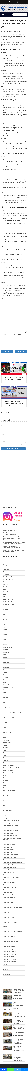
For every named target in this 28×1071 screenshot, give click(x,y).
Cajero (5, 627)
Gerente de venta (8, 684)
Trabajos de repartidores (9, 867)
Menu (3, 14)
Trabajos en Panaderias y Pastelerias (12, 907)
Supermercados (7, 810)
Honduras (5, 697)
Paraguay (5, 780)
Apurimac (5, 584)
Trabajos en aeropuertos (9, 874)
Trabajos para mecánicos (9, 951)
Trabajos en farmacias (9, 897)
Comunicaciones (7, 647)
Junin (4, 720)
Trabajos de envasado (9, 844)
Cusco (4, 654)
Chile (4, 639)
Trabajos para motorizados (10, 954)
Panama (5, 777)
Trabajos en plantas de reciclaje (11, 920)
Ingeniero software (8, 707)
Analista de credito (8, 576)
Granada (5, 689)
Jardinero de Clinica (8, 717)
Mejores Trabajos (7, 742)
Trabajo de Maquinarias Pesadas (11, 820)
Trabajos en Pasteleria (9, 910)
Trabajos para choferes (9, 936)
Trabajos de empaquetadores (11, 842)
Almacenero (6, 571)
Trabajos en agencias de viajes (11, 877)
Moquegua (6, 752)
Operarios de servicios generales (11, 772)
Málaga (5, 737)
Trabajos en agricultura (9, 879)
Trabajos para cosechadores (10, 941)
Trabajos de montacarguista (10, 854)
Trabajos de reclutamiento (10, 864)
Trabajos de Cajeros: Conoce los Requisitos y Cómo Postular (18, 991)
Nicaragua (6, 757)
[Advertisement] (14, 315)
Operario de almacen (8, 765)
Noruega (5, 760)
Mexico (5, 745)
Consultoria (6, 649)
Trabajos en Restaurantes (10, 922)
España (5, 672)
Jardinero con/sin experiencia (11, 715)
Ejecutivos (6, 664)
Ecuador (5, 659)
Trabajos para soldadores (9, 961)
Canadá (5, 634)
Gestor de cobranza (8, 687)
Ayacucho (5, 612)
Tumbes (5, 964)
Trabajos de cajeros (8, 833)
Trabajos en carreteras (9, 882)
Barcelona (6, 617)
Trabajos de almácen (8, 828)
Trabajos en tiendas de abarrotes (11, 929)
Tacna (4, 815)
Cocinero (5, 642)
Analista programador (9, 579)
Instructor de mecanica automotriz (12, 712)
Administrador (7, 569)
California (5, 629)
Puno (4, 798)
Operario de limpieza (8, 770)
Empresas (5, 669)
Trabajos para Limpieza (9, 949)
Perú (4, 785)
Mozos (4, 755)
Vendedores (6, 974)
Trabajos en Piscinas (8, 915)
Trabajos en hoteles (8, 902)
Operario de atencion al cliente (11, 767)
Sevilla (5, 805)
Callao (5, 632)
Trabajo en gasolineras (9, 823)
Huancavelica (6, 700)
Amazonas (6, 574)
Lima (4, 727)
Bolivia (5, 622)
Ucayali (5, 966)
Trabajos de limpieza (8, 849)
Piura (4, 787)
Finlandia (5, 677)
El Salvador (6, 667)
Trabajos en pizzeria (8, 917)
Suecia (5, 808)
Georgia (5, 682)
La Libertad (6, 722)
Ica (4, 705)
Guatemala (6, 692)
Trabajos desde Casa (8, 869)
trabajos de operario (8, 859)
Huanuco (5, 702)
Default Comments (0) (5, 416)
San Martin (6, 803)
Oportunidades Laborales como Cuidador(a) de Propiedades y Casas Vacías (18, 1049)
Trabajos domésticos (8, 872)
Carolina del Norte (8, 637)
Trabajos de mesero (8, 852)
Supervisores (6, 813)
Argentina (5, 589)
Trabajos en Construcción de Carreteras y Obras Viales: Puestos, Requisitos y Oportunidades (14, 538)
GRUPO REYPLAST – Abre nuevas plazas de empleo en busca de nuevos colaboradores (13, 379)
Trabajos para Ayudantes (9, 934)
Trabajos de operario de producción (12, 862)
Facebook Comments (14, 416)
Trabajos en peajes (8, 912)
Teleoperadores (7, 818)
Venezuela (6, 976)
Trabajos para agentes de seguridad (12, 931)
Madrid (5, 735)
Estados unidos (7, 674)
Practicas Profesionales (9, 790)
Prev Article (7, 351)
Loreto (5, 730)
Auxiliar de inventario (8, 607)
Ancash (5, 581)
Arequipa (5, 586)
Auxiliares (5, 609)
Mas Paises (6, 740)
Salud (4, 800)
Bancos (5, 614)
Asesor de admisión (8, 591)
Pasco (4, 782)
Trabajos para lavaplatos (9, 946)
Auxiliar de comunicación (9, 604)
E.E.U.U (5, 657)
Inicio (4, 710)
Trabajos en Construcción (9, 887)
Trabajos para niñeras (8, 956)
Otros (4, 775)
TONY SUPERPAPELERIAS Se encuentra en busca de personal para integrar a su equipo (13, 403)
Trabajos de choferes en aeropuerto (12, 835)
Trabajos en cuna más (8, 892)
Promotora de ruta (8, 793)
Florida (5, 679)
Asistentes (6, 596)
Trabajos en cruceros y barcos (10, 889)
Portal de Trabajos (18, 1066)
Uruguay (5, 969)
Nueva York (6, 762)
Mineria (5, 750)
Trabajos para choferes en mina (11, 939)
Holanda (5, 694)
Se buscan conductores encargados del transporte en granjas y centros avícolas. (18, 1057)
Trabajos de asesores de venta (11, 830)
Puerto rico (6, 795)
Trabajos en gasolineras (9, 900)
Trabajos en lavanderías (9, 905)
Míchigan (5, 747)
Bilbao (5, 619)
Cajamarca (6, 624)
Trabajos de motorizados (9, 857)
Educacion (6, 662)
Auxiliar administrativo (9, 602)
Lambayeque (6, 725)
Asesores (5, 594)
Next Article (20, 351)
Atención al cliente (8, 599)
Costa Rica (6, 652)
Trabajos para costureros (9, 944)
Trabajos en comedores (9, 884)
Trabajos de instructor (9, 847)
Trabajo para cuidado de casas (11, 825)
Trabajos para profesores (9, 959)
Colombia (5, 644)
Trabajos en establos (8, 894)
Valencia (5, 971)
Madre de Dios (7, 732)
